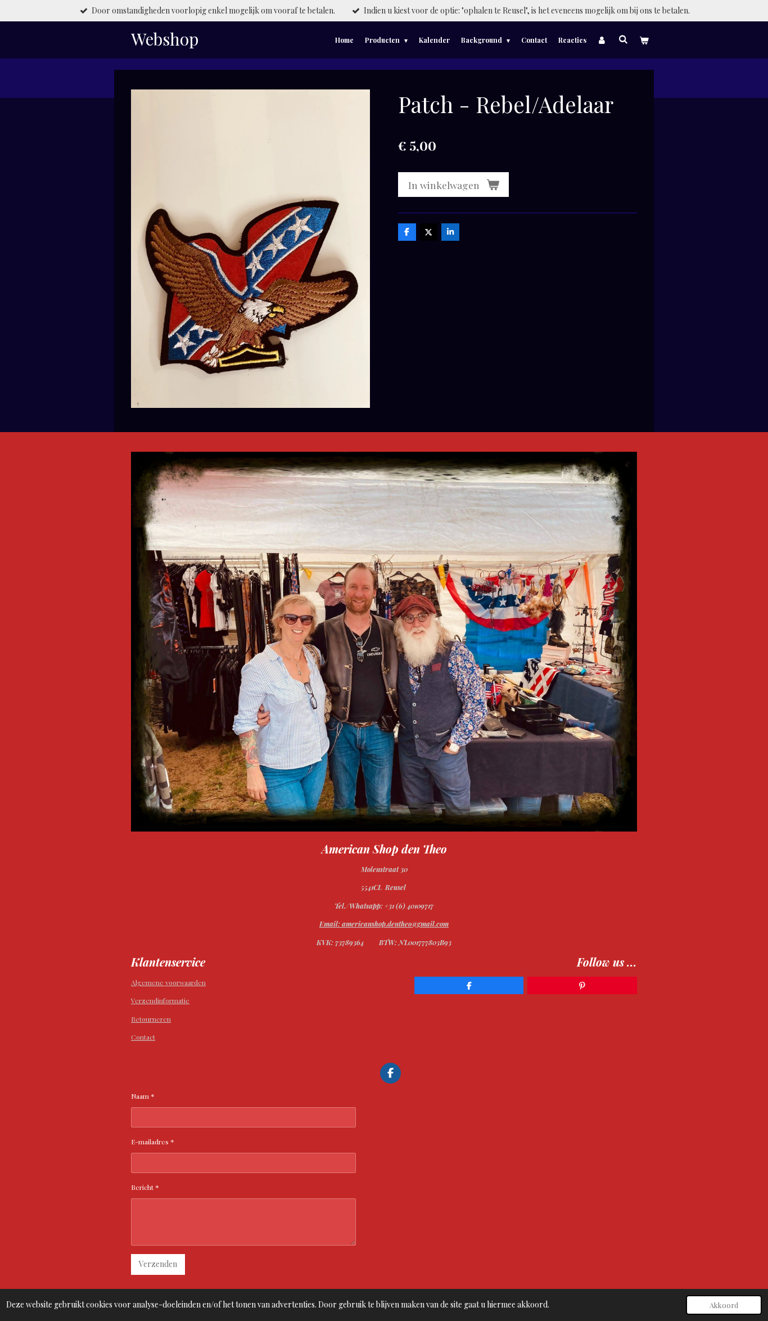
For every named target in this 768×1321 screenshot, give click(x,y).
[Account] (602, 40)
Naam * (143, 1095)
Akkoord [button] (724, 1305)
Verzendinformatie (160, 1000)
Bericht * (145, 1187)
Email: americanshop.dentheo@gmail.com (384, 923)
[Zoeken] (622, 39)
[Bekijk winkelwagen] (643, 40)
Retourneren (151, 1018)
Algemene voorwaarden (168, 982)
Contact (143, 1036)
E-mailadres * (152, 1141)
